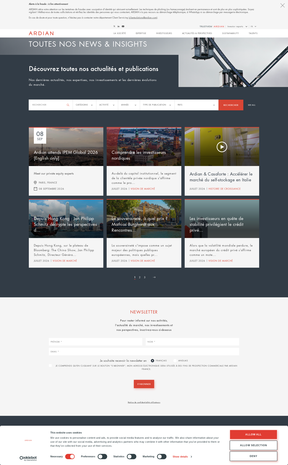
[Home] (41, 33)
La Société (120, 33)
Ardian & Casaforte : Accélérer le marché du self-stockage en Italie (221, 176)
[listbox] (84, 105)
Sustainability (230, 33)
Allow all (253, 434)
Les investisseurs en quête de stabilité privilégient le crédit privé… (217, 224)
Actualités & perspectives (197, 33)
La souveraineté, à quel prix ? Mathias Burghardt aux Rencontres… (140, 224)
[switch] (102, 456)
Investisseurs (164, 33)
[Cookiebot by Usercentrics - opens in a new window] (28, 458)
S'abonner (144, 384)
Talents (253, 33)
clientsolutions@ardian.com (143, 17)
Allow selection (253, 445)
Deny (254, 456)
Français (161, 360)
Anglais (183, 360)
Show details (180, 456)
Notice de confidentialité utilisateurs (144, 402)
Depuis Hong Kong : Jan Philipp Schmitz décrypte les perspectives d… (65, 224)
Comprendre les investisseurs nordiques (139, 155)
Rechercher (231, 104)
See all (252, 105)
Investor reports (235, 26)
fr (252, 26)
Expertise (141, 33)
